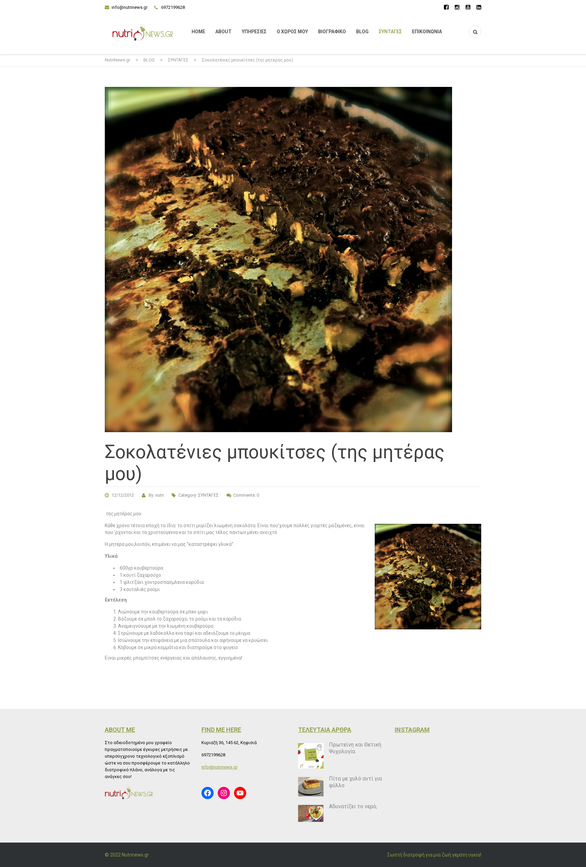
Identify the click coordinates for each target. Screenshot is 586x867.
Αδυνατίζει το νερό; (353, 806)
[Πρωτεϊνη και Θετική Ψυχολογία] (311, 756)
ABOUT (223, 31)
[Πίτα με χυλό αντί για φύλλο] (311, 786)
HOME (198, 31)
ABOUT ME (120, 729)
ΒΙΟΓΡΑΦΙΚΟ (332, 31)
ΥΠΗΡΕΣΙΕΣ (254, 31)
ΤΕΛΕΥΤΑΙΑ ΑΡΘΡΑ (324, 729)
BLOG (362, 31)
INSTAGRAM (412, 729)
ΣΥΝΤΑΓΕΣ (390, 31)
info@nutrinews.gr (130, 7)
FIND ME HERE (221, 729)
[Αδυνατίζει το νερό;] (311, 813)
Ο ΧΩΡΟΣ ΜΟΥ (292, 31)
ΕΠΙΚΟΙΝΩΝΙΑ (427, 31)
